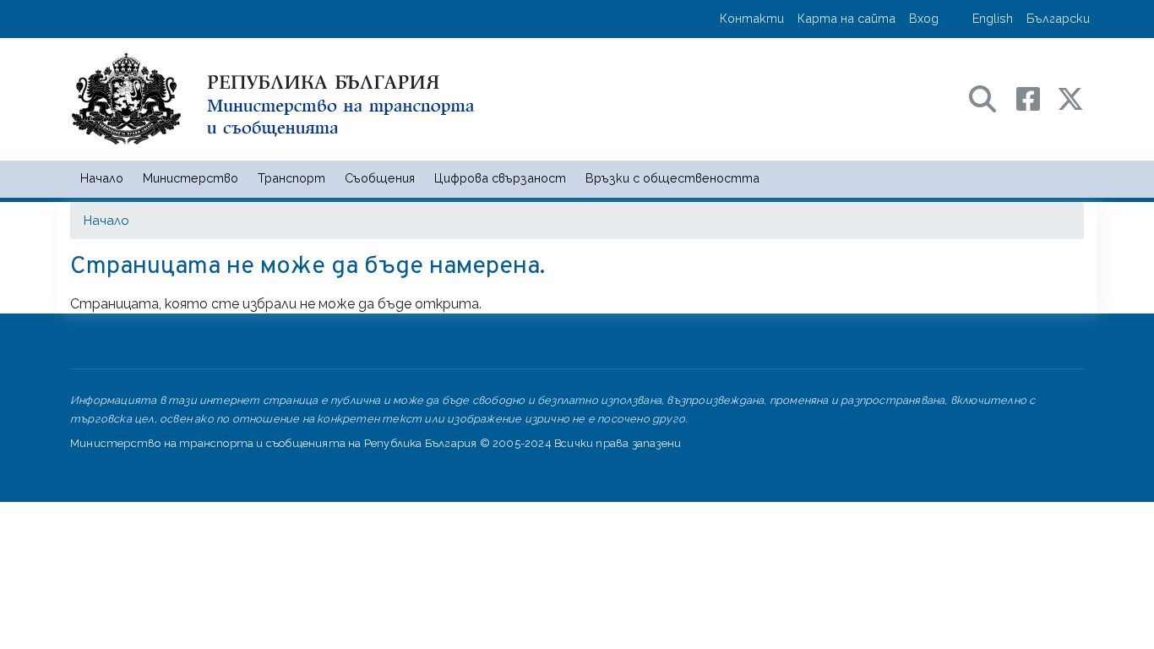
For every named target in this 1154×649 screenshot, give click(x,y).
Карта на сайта (846, 18)
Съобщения (380, 178)
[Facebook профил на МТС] (1036, 98)
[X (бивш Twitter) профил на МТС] (1070, 98)
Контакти (752, 18)
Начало (101, 178)
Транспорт (291, 178)
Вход (924, 18)
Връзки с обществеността (672, 178)
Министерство (190, 178)
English (992, 18)
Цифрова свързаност (500, 178)
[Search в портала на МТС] (991, 98)
